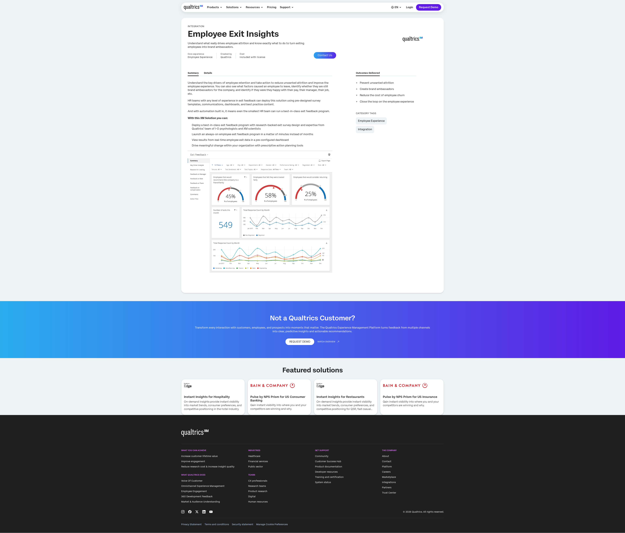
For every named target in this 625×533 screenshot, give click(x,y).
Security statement (242, 524)
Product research (257, 491)
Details (208, 73)
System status (323, 482)
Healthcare (254, 456)
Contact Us (325, 55)
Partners (386, 487)
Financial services (258, 461)
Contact (386, 461)
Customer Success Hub (328, 461)
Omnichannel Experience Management (203, 486)
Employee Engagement (194, 491)
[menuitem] (214, 7)
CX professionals (257, 480)
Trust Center (389, 493)
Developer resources (326, 472)
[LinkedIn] (204, 511)
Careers (386, 472)
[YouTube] (211, 511)
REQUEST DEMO (299, 341)
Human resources (258, 501)
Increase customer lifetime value (199, 456)
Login (409, 7)
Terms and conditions (217, 524)
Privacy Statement (191, 524)
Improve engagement (193, 461)
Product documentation (328, 466)
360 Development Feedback (197, 496)
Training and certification (329, 477)
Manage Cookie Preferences (272, 524)
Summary (193, 73)
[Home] (193, 7)
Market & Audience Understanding (200, 501)
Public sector (255, 466)
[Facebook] (190, 511)
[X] (197, 511)
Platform (387, 466)
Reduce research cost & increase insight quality (207, 466)
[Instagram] (182, 511)
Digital (252, 496)
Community (321, 456)
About (385, 456)
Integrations (389, 482)
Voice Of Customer (191, 480)
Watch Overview (326, 342)
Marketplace (389, 477)
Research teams (257, 486)
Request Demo (428, 7)
